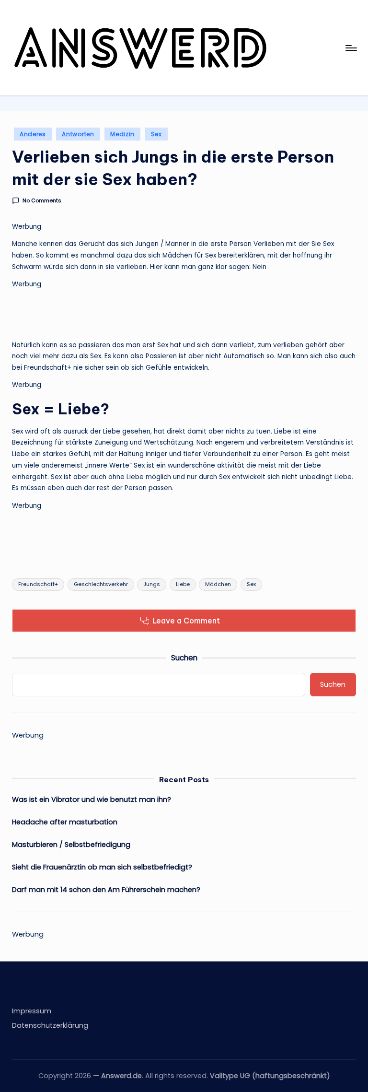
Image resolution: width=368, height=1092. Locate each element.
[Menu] (350, 48)
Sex (156, 134)
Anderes (33, 134)
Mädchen (218, 584)
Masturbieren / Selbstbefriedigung (71, 844)
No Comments (42, 200)
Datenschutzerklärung (50, 1025)
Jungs (151, 584)
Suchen (184, 658)
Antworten (78, 134)
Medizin (122, 134)
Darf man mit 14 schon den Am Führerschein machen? (106, 889)
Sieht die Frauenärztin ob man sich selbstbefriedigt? (102, 867)
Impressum (31, 1011)
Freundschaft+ (38, 584)
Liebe (183, 584)
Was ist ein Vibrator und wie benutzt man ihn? (91, 799)
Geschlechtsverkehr (101, 584)
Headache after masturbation (64, 822)
